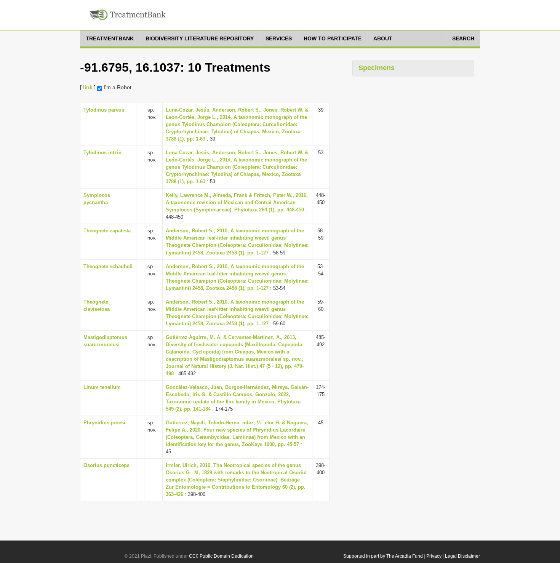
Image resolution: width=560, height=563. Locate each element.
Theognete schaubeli (108, 266)
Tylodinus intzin (102, 152)
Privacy (434, 556)
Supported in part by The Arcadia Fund (383, 556)
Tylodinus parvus (103, 110)
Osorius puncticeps (106, 465)
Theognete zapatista (107, 231)
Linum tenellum (102, 387)
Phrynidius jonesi (104, 422)
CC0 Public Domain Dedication (221, 556)
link (88, 87)
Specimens (376, 68)
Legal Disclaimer (462, 556)
